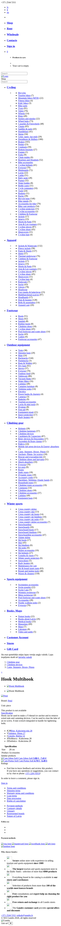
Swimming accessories (28, 584)
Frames (21, 152)
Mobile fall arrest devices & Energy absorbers (38, 446)
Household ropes (25, 482)
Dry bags (22, 366)
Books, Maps (14, 610)
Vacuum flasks (24, 378)
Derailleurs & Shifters (28, 139)
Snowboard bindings (27, 532)
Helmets (22, 428)
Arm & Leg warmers (27, 224)
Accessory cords (25, 477)
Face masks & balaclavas (29, 292)
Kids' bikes (23, 103)
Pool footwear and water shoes (32, 331)
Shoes (21, 318)
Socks (21, 284)
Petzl (10, 700)
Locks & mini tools (26, 404)
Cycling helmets (25, 165)
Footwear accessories (27, 339)
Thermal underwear (27, 256)
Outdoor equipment (18, 344)
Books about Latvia (27, 619)
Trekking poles (24, 389)
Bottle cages (23, 185)
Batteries (22, 399)
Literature (22, 629)
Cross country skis (26, 511)
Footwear (12, 310)
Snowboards (23, 527)
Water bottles (24, 183)
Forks (20, 154)
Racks (21, 196)
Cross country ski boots (28, 514)
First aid (21, 409)
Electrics (22, 391)
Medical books (24, 621)
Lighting (22, 384)
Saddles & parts (25, 129)
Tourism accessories (27, 402)
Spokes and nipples (26, 118)
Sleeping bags (24, 353)
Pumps (21, 180)
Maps (20, 626)
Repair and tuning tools (28, 571)
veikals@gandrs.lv (24, 915)
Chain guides (24, 157)
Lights (21, 175)
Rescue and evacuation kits (30, 457)
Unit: (3, 705)
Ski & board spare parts (28, 568)
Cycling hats (23, 234)
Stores (10, 643)
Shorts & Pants (24, 222)
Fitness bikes (24, 100)
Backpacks (23, 358)
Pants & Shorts (24, 251)
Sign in (4, 783)
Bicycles (22, 93)
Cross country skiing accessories (32, 522)
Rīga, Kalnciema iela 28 (21, 731)
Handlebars (23, 131)
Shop (10, 22)
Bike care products (26, 206)
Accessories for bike (27, 203)
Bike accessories (25, 162)
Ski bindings (23, 545)
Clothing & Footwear (27, 214)
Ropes (21, 470)
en (8, 12)
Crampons (22, 488)
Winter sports (15, 503)
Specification (7, 713)
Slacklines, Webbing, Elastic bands (33, 480)
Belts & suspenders (26, 302)
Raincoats (22, 282)
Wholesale (13, 34)
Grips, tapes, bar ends (27, 136)
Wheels (21, 113)
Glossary (11, 811)
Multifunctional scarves (28, 295)
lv (8, 7)
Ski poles (22, 548)
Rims (20, 116)
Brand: (4, 700)
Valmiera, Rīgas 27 (16, 733)
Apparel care (24, 305)
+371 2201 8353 (32, 773)
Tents (20, 350)
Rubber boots (24, 324)
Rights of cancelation (16, 801)
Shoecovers (23, 232)
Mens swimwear (25, 595)
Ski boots (22, 540)
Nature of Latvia (14, 816)
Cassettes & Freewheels (28, 124)
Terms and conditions (16, 788)
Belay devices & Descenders (31, 439)
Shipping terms (13, 790)
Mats (20, 355)
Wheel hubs (23, 121)
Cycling (11, 87)
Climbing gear (15, 422)
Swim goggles (24, 587)
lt (7, 10)
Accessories (23, 600)
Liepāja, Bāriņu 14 (16, 736)
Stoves (21, 368)
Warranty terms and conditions (20, 793)
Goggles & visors (26, 555)
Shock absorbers (25, 462)
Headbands (23, 297)
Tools (20, 191)
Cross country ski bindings (30, 517)
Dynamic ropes (25, 475)
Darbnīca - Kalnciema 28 (20, 741)
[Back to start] (4, 76)
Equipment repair (26, 412)
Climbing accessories (27, 493)
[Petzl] (4, 696)
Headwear (22, 289)
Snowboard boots (26, 530)
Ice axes (21, 467)
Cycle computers (25, 188)
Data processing (14, 798)
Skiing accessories (26, 550)
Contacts (12, 40)
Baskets (21, 193)
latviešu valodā (25, 657)
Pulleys (21, 444)
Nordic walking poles (27, 603)
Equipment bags (25, 498)
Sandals (21, 321)
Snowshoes (23, 560)
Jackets (21, 216)
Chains (21, 126)
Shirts (20, 253)
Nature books (24, 616)
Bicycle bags (24, 198)
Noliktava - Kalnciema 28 (19, 738)
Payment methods (15, 806)
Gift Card (12, 649)
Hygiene (22, 407)
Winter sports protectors (28, 558)
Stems (21, 134)
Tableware (23, 376)
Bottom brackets (25, 149)
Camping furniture (26, 386)
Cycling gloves (25, 227)
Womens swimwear (27, 592)
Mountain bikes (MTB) (28, 98)
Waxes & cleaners (26, 573)
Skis (20, 542)
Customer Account (17, 637)
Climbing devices (26, 433)
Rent (9, 28)
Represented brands (15, 813)
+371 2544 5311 (8, 915)
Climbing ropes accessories (30, 485)
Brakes (21, 142)
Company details (14, 808)
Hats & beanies (25, 300)
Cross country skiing (27, 509)
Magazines (23, 624)
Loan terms (12, 796)
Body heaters (24, 417)
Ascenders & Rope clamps (30, 441)
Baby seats (23, 178)
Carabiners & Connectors (29, 436)
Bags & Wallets (25, 363)
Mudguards (23, 170)
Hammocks (23, 360)
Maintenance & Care (27, 566)
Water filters (23, 381)
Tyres (20, 108)
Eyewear (22, 167)
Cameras (22, 396)
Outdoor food (24, 373)
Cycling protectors (26, 209)
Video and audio (25, 632)
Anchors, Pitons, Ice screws (30, 454)
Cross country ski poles (28, 519)
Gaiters (21, 336)
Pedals (21, 144)
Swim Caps (23, 590)
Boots (20, 316)
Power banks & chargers (29, 394)
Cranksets (22, 147)
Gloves (21, 287)
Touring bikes (24, 95)
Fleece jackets (24, 248)
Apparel (11, 240)
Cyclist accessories (26, 211)
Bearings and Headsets (28, 160)
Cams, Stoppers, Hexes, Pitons (32, 451)
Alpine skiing (24, 537)
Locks (21, 173)
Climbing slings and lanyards (31, 459)
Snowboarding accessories (30, 535)
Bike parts (22, 106)
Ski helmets (23, 553)
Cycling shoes (24, 229)
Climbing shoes (25, 326)
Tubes (21, 111)
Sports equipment (17, 579)
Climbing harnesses (27, 431)
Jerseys (21, 219)
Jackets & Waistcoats (27, 246)
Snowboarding (24, 524)
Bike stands (23, 201)
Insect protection (25, 415)
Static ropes (23, 472)
